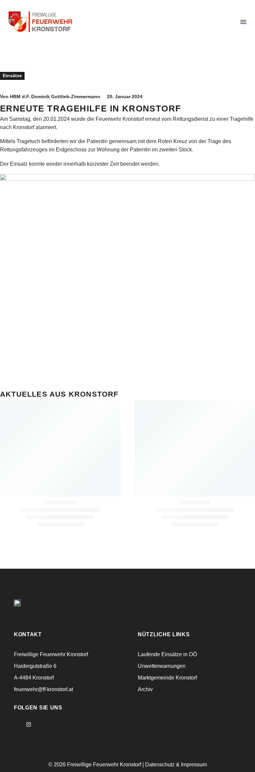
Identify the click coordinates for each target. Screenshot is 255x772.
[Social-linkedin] (40, 724)
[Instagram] (28, 724)
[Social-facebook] (16, 724)
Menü (243, 22)
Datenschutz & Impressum (176, 764)
